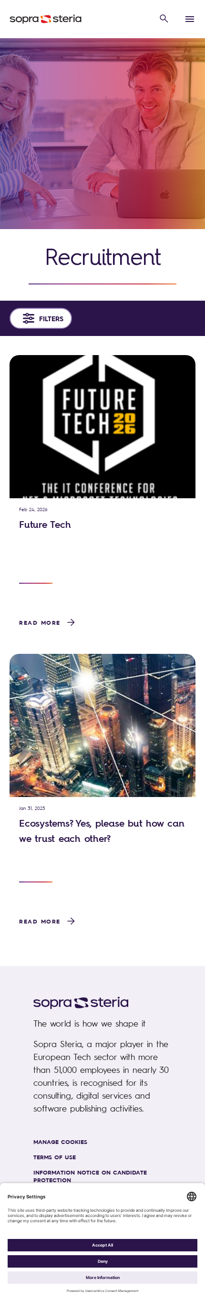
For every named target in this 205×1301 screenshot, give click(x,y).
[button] (164, 19)
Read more (40, 622)
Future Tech (45, 524)
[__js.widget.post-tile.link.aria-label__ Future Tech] (102, 426)
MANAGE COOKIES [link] (60, 1141)
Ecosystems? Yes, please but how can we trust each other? (101, 831)
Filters (51, 318)
